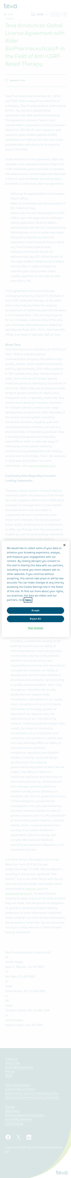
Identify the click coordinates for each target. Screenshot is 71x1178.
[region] (35, 589)
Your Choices (35, 628)
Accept (35, 610)
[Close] (64, 545)
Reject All (35, 618)
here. (28, 600)
